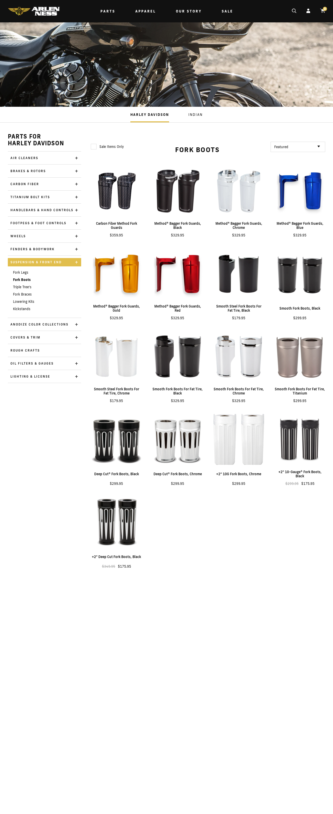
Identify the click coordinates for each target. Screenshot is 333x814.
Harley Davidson (149, 114)
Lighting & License (30, 376)
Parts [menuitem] (107, 11)
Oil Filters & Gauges (32, 363)
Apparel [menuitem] (145, 11)
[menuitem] (34, 12)
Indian (195, 114)
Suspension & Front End (36, 262)
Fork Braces (22, 294)
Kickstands (21, 309)
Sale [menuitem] (227, 11)
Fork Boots (22, 280)
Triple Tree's (22, 287)
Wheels (18, 236)
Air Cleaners (24, 158)
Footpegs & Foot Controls (38, 223)
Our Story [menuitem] (189, 11)
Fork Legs (20, 272)
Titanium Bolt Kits (30, 197)
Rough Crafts (25, 350)
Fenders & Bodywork (32, 249)
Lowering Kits (23, 301)
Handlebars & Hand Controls (41, 210)
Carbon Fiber (24, 184)
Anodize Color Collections (39, 324)
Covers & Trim (25, 337)
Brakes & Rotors (28, 171)
